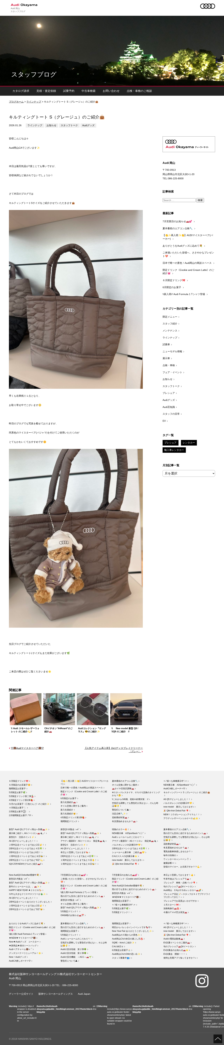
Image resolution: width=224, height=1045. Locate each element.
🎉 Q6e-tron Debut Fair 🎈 (176, 810)
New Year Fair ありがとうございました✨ (132, 931)
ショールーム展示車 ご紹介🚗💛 (128, 852)
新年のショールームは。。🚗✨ (24, 886)
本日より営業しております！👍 (178, 875)
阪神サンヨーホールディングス (55, 993)
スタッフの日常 (171, 413)
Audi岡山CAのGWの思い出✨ (126, 954)
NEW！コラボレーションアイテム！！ (181, 814)
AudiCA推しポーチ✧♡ (174, 788)
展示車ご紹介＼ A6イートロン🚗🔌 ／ (27, 833)
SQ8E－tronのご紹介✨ (123, 942)
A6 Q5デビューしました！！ (176, 799)
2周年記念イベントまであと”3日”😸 (26, 909)
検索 (200, 200)
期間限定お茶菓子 (17, 788)
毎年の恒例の (169, 855)
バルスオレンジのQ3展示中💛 (177, 803)
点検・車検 (169, 365)
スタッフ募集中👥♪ (121, 958)
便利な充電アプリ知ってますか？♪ (179, 958)
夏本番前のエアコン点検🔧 (178, 228)
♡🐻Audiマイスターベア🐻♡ (27, 748)
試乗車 (166, 344)
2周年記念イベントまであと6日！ (25, 852)
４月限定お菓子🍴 (17, 807)
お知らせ (51, 125)
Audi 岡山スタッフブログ (18, 9)
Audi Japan (84, 993)
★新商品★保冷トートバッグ (23, 945)
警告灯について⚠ (120, 810)
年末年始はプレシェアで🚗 (176, 879)
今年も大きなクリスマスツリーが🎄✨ (27, 894)
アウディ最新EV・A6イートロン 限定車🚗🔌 (83, 841)
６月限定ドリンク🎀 (174, 280)
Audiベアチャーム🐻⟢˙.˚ (20, 949)
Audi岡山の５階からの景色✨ (126, 935)
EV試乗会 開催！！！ (174, 954)
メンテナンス (170, 330)
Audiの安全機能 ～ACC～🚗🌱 (76, 957)
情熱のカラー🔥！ (120, 829)
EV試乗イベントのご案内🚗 (176, 942)
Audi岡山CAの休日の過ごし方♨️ (127, 939)
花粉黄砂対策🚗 (119, 817)
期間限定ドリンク (69, 821)
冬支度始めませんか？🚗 (124, 821)
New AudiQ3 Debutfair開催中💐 (24, 875)
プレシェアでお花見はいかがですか (180, 901)
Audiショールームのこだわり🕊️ (127, 837)
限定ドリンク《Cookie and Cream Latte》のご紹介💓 (188, 272)
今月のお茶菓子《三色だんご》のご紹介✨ (29, 804)
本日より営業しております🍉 (74, 852)
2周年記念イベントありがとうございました (29, 902)
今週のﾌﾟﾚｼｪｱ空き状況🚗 (175, 912)
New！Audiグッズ (17, 957)
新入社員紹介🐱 (68, 813)
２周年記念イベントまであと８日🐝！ (27, 856)
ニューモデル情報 (172, 351)
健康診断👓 (168, 863)
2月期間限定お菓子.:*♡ (20, 815)
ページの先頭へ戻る (218, 1038)
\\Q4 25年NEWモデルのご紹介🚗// (25, 864)
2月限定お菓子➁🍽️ (18, 811)
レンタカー (189, 442)
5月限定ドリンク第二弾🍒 (21, 796)
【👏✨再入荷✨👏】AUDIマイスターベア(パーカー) (188, 237)
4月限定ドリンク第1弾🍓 (21, 800)
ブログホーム (16, 101)
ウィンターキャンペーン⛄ (176, 859)
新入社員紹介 (67, 810)
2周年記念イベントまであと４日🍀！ (26, 848)
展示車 (166, 358)
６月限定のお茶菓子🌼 (19, 785)
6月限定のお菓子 (172, 287)
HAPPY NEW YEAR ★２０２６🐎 (25, 890)
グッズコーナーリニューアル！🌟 (25, 953)
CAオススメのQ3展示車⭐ (124, 856)
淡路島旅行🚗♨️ (171, 908)
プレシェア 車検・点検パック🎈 (179, 882)
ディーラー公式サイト (21, 993)
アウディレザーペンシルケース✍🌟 (180, 818)
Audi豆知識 (169, 407)
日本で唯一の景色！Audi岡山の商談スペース (187, 263)
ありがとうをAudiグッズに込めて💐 (183, 245)
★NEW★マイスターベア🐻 (125, 897)
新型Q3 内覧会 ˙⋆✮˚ (70, 829)
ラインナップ (33, 101)
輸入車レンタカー (174, 450)
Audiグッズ (88, 125)
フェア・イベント (172, 372)
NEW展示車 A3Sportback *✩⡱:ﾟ (179, 785)
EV (164, 420)
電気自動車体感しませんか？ (177, 851)
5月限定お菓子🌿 (17, 792)
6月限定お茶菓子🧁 (121, 950)
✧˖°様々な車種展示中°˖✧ (175, 781)
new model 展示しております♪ (178, 807)
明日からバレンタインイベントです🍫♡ (131, 927)
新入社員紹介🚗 (68, 802)
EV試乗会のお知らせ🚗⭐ (175, 950)
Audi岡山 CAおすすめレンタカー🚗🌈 (182, 890)
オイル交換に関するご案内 (73, 806)
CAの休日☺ (117, 946)
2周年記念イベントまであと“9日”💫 (26, 860)
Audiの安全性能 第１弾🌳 (73, 953)
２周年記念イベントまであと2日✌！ (26, 845)
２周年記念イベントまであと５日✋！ (79, 860)
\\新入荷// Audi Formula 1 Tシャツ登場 (184, 294)
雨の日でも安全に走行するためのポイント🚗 (184, 833)
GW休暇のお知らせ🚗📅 (72, 915)
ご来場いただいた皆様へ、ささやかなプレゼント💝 (188, 254)
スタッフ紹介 (170, 323)
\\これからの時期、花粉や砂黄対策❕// (130, 799)
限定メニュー (170, 316)
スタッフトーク (69, 125)
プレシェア (169, 393)
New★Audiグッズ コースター (24, 942)
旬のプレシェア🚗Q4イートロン (178, 886)
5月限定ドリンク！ (70, 911)
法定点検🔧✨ (119, 813)
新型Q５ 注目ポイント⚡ (21, 837)
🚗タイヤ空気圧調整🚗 (123, 788)
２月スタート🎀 (171, 905)
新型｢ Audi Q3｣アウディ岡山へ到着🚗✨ (28, 829)
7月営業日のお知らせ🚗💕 (178, 221)
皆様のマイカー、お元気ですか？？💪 (181, 867)
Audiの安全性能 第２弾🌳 (73, 949)
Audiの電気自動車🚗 (173, 939)
